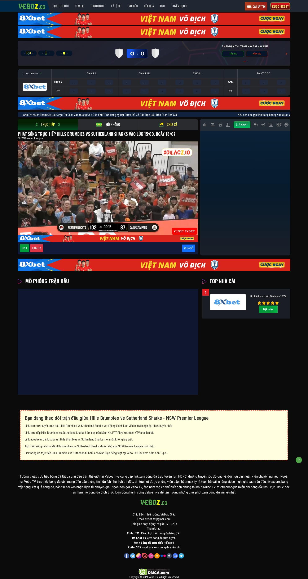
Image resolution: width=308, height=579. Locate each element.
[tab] (48, 124)
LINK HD (36, 248)
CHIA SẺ (188, 248)
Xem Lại (79, 6)
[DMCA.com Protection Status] (154, 571)
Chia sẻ (172, 124)
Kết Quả (149, 6)
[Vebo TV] (32, 6)
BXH (162, 6)
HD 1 (24, 248)
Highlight (98, 6)
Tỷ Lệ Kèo (116, 6)
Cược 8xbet (280, 6)
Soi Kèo (133, 6)
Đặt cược (268, 309)
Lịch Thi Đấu (61, 6)
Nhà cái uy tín (255, 6)
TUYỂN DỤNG (179, 6)
